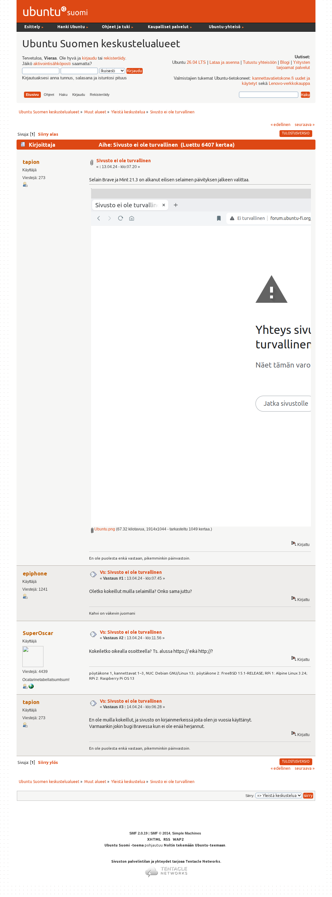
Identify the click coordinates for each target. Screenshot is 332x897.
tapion (31, 162)
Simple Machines (186, 833)
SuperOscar (38, 633)
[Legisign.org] (31, 687)
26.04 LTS (196, 62)
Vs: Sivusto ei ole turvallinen (131, 572)
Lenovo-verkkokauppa (289, 83)
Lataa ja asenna (224, 62)
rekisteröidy (114, 58)
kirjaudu (89, 58)
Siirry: (250, 796)
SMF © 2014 (160, 833)
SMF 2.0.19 (138, 833)
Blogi (285, 62)
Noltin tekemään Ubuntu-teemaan (194, 845)
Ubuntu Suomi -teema (124, 845)
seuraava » (304, 124)
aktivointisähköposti (52, 64)
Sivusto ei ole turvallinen (123, 160)
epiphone (35, 573)
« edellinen (280, 124)
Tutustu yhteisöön (260, 62)
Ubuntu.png (104, 529)
